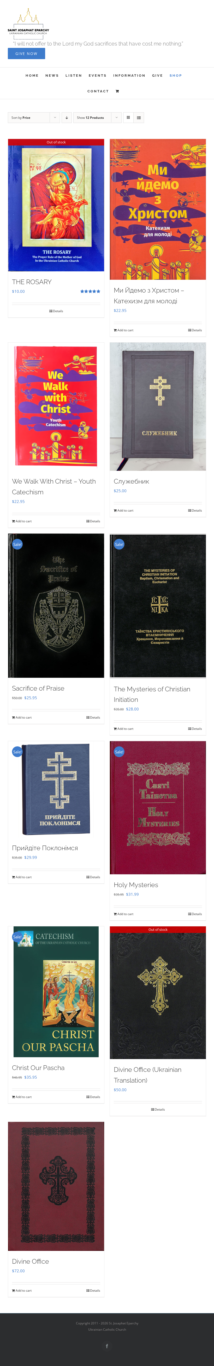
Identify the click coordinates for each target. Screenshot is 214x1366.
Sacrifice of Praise (38, 688)
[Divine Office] (56, 1186)
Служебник (131, 481)
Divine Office (30, 1261)
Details (58, 311)
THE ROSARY (32, 282)
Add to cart (125, 330)
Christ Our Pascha (38, 1068)
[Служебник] (158, 407)
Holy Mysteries (136, 885)
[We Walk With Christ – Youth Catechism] (56, 407)
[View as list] (139, 118)
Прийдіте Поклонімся (45, 848)
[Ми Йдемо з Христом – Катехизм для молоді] (158, 209)
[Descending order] (67, 117)
